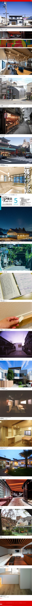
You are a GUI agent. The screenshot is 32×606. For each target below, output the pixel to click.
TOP (1, 601)
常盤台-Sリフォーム (2, 598)
